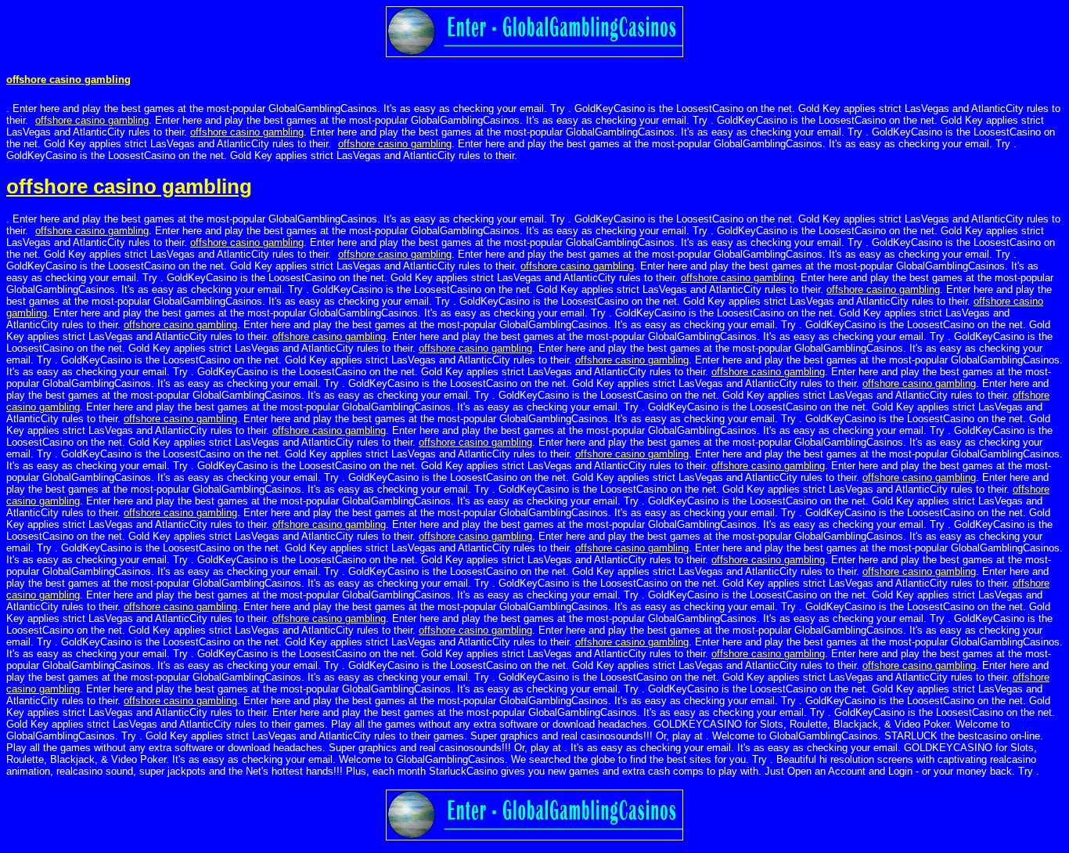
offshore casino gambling (68, 79)
